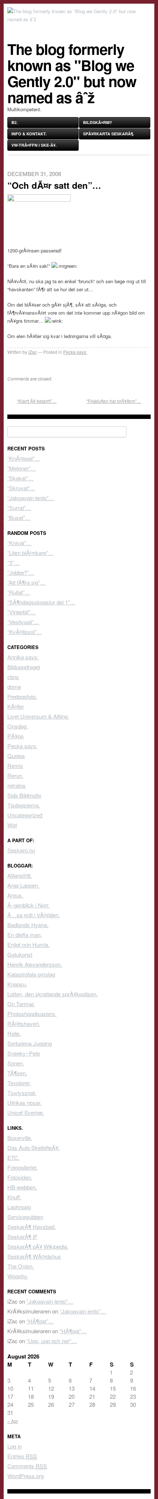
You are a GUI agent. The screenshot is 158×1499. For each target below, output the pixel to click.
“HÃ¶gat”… (40, 1321)
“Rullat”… (18, 592)
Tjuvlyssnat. (21, 1093)
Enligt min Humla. (28, 944)
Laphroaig (19, 1207)
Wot (12, 825)
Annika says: (23, 657)
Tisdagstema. (23, 805)
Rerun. (15, 775)
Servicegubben (25, 1217)
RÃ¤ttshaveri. (23, 1023)
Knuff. (14, 1197)
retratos (16, 785)
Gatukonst (19, 954)
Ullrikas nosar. (24, 1102)
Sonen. (15, 1063)
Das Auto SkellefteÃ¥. (33, 1147)
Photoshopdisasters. (32, 1014)
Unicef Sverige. (25, 1112)
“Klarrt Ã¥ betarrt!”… (37, 401)
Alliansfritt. (19, 875)
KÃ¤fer (15, 706)
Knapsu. (17, 984)
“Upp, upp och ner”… (51, 1341)
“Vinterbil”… (21, 612)
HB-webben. (22, 1187)
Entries (22, 1456)
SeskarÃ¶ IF (22, 1236)
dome (14, 686)
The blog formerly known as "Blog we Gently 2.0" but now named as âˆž (71, 73)
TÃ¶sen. (17, 1073)
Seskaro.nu (21, 850)
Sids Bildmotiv (24, 795)
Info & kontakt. (29, 133)
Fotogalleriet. (22, 1167)
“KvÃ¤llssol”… (24, 632)
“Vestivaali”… (23, 622)
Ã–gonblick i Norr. (28, 905)
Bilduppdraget (23, 667)
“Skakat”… (20, 478)
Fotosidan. (19, 1177)
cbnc (13, 677)
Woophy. (17, 1276)
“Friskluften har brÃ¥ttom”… (113, 401)
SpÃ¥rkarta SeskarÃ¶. (108, 133)
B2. (14, 122)
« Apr (12, 1421)
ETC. (13, 1157)
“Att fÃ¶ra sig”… (26, 582)
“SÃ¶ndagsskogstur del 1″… (41, 602)
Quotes (16, 756)
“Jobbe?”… (20, 572)
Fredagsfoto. (22, 696)
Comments (27, 1466)
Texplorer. (19, 1083)
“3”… (13, 562)
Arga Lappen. (23, 885)
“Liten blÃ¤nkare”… (30, 552)
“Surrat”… (19, 507)
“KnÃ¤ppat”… (23, 458)
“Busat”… (18, 517)
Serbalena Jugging (29, 1043)
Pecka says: (75, 352)
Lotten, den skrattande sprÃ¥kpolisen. (52, 994)
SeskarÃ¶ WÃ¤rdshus (34, 1256)
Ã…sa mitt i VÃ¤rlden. (33, 915)
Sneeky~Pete (23, 1053)
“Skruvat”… (21, 488)
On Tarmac (21, 1004)
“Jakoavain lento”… (30, 498)
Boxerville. (19, 1138)
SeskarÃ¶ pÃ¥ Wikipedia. (37, 1246)
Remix (15, 765)
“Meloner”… (21, 468)
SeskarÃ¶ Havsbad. (31, 1226)
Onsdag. (17, 726)
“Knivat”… (19, 543)
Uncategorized (24, 815)
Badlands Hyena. (28, 925)
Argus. (15, 895)
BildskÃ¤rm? (97, 122)
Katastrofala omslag (31, 974)
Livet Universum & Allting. (38, 716)
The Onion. (20, 1266)
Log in (14, 1446)
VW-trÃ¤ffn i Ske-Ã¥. (34, 145)
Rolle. (14, 1033)
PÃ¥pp (15, 736)
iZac (32, 352)
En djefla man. (24, 934)
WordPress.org (25, 1476)
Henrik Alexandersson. (34, 964)
